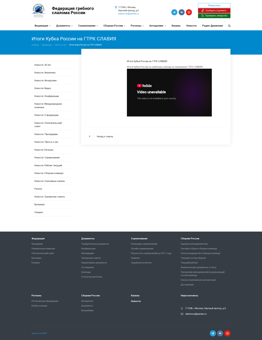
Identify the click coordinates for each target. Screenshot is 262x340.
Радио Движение (212, 25)
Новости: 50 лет (42, 65)
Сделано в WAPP (39, 333)
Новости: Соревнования (47, 157)
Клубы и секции (39, 306)
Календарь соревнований (144, 244)
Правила (135, 258)
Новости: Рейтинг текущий (48, 165)
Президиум (37, 244)
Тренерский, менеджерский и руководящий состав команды (203, 273)
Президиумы (87, 253)
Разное (38, 188)
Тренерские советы (91, 258)
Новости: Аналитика (44, 72)
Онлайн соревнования (142, 248)
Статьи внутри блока (91, 277)
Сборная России (113, 25)
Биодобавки (87, 310)
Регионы (136, 25)
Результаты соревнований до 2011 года (151, 253)
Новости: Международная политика (48, 106)
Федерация (41, 25)
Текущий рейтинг (189, 262)
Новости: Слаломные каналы (49, 181)
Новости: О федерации (46, 115)
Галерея (38, 212)
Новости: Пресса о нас (46, 142)
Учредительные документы (95, 244)
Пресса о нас (60, 45)
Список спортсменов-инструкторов (198, 280)
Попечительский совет (43, 253)
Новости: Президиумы (46, 134)
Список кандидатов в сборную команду (200, 253)
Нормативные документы (94, 262)
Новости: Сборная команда (48, 173)
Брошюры (39, 204)
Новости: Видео (42, 88)
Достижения (187, 284)
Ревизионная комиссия (43, 248)
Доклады (86, 272)
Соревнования (86, 25)
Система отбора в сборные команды (199, 248)
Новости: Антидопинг (45, 80)
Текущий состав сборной (193, 258)
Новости (191, 25)
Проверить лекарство (216, 15)
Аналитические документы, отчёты (198, 267)
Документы (63, 25)
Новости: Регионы (43, 149)
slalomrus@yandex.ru (128, 13)
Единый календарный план (194, 244)
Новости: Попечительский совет (48, 125)
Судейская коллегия (141, 262)
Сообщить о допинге (215, 10)
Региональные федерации (45, 301)
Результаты (214, 5)
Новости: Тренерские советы (49, 196)
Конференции (88, 248)
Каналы (176, 25)
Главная (35, 45)
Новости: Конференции (46, 96)
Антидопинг (156, 25)
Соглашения (87, 267)
